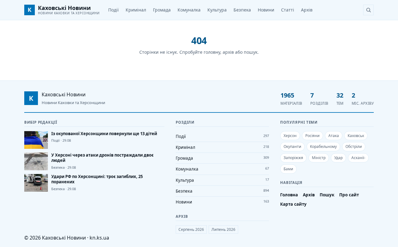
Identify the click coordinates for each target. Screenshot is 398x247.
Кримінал (136, 10)
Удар (338, 157)
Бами (288, 169)
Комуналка (189, 10)
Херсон (290, 135)
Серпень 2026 (191, 229)
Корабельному (323, 146)
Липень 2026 (223, 229)
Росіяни (312, 135)
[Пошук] (368, 10)
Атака (333, 135)
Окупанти (292, 146)
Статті (287, 10)
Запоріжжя (293, 157)
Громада (162, 10)
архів (228, 52)
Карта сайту (293, 204)
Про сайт (349, 195)
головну (212, 52)
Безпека (242, 10)
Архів (306, 10)
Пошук (327, 195)
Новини (266, 10)
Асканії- (358, 157)
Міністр (319, 157)
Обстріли (353, 146)
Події (113, 10)
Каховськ (356, 135)
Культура (217, 10)
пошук (250, 52)
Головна (289, 195)
